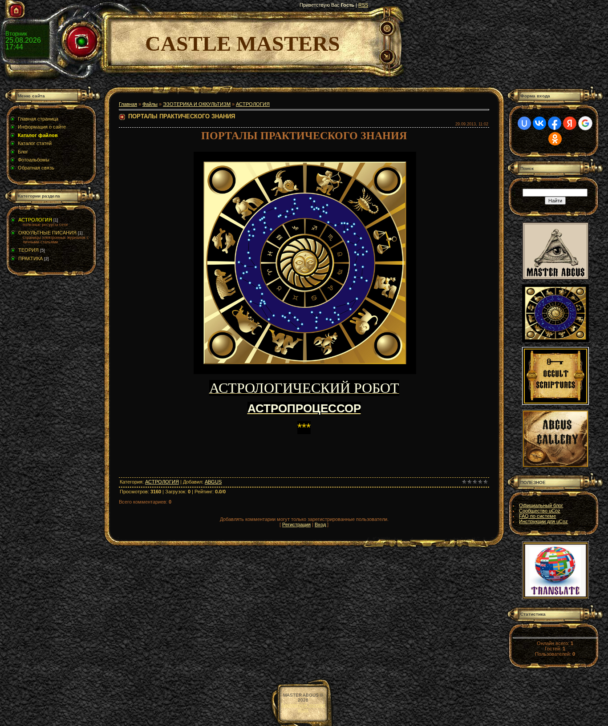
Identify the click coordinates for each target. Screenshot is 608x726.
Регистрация (296, 524)
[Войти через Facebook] (554, 123)
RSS (363, 5)
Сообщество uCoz (539, 510)
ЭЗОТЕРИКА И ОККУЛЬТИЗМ (197, 104)
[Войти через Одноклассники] (555, 138)
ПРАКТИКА (30, 258)
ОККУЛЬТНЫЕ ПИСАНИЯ (47, 232)
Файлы (150, 104)
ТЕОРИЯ (28, 250)
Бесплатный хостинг (303, 704)
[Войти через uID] (524, 123)
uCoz (303, 709)
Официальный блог (541, 505)
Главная (128, 104)
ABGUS (213, 481)
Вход (320, 524)
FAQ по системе (537, 516)
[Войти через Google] (585, 123)
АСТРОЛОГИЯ (35, 219)
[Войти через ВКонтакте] (539, 123)
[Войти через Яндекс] (569, 123)
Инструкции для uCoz (543, 521)
